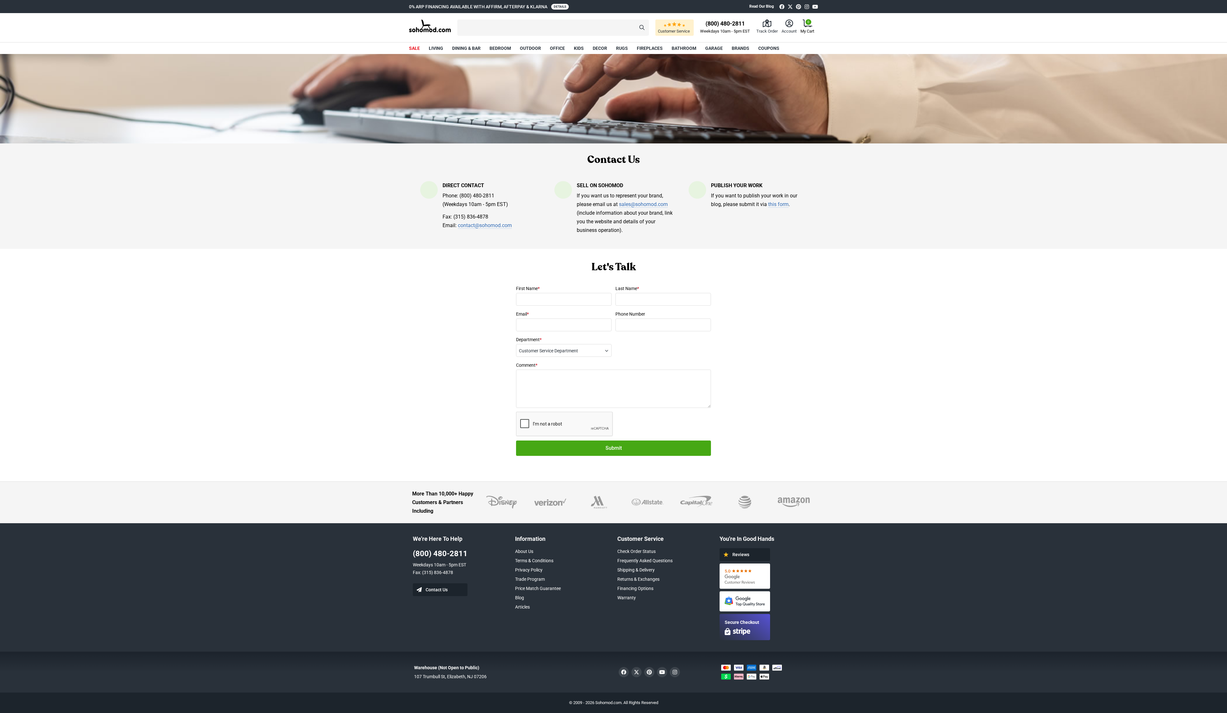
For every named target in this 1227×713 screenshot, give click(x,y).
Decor (600, 48)
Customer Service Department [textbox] (548, 350)
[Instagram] (807, 7)
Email (522, 314)
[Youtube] (815, 7)
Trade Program (530, 579)
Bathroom (684, 48)
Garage (714, 48)
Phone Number (630, 314)
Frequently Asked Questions (645, 560)
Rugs (622, 48)
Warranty (626, 597)
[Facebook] (782, 7)
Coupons (768, 48)
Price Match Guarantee (538, 588)
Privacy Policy (529, 569)
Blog (519, 597)
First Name (528, 288)
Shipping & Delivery (636, 569)
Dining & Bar (466, 48)
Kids (579, 48)
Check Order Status (636, 551)
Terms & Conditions (534, 560)
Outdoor (530, 48)
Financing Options (635, 588)
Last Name (627, 288)
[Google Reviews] (745, 576)
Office (557, 48)
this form (778, 204)
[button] (553, 27)
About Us (524, 551)
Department (529, 339)
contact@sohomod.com (485, 225)
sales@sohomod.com (643, 204)
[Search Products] (642, 27)
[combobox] (564, 350)
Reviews (740, 554)
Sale (414, 48)
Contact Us (437, 589)
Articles (522, 607)
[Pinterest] (798, 7)
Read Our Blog (761, 6)
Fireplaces (650, 48)
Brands (740, 48)
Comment (526, 365)
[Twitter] (790, 7)
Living (436, 48)
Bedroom (500, 48)
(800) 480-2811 (440, 553)
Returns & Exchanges (638, 579)
